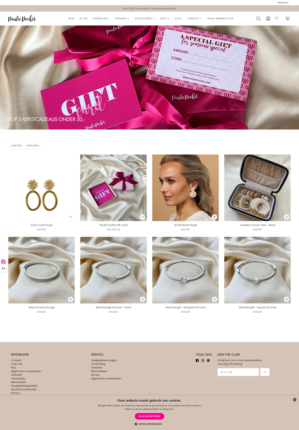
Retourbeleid (99, 371)
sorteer (16, 145)
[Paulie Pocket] (22, 18)
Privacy (15, 393)
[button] (149, 424)
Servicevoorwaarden (24, 389)
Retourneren (18, 382)
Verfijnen (32, 145)
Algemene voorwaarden (26, 371)
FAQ (13, 367)
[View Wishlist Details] (276, 18)
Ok (265, 372)
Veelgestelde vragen (104, 360)
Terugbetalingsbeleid (24, 386)
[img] (197, 360)
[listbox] (294, 399)
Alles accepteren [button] (149, 416)
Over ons (16, 364)
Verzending (18, 378)
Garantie (16, 375)
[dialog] (149, 412)
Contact (16, 360)
